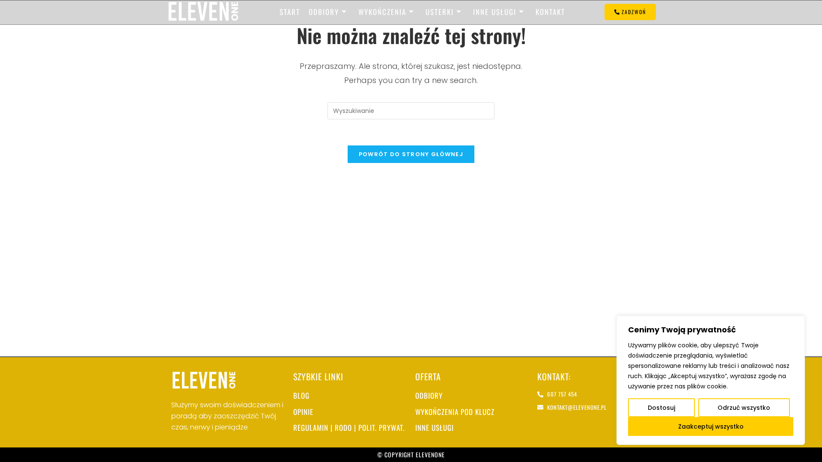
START (290, 11)
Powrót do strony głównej (411, 154)
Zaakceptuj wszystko (711, 426)
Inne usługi (494, 11)
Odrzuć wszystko (744, 407)
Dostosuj (661, 407)
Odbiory (324, 11)
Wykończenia (382, 11)
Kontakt (550, 11)
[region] (710, 380)
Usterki (440, 11)
